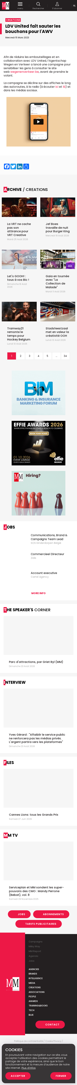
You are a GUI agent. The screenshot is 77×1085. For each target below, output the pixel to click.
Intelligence (36, 978)
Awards (33, 1001)
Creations (35, 987)
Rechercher (38, 8)
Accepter (18, 1076)
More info (38, 593)
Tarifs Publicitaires (40, 924)
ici (57, 87)
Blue (31, 1014)
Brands (33, 973)
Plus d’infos (28, 1068)
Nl (74, 5)
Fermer (61, 1076)
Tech (31, 1010)
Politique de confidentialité (28, 1041)
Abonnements (53, 914)
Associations (37, 992)
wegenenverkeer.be (24, 72)
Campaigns (35, 941)
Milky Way (34, 946)
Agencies (34, 969)
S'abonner (57, 8)
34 (65, 356)
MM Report (35, 951)
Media (32, 982)
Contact (52, 1024)
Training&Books (38, 1005)
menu (20, 8)
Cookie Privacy (53, 1041)
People (32, 996)
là (64, 87)
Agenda (33, 956)
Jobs (21, 914)
